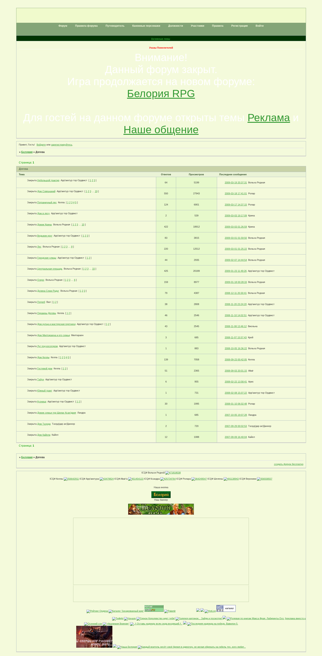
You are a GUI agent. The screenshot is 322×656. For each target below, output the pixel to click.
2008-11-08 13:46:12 (236, 326)
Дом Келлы (43, 357)
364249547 (201, 478)
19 (96, 191)
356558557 (266, 478)
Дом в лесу (43, 213)
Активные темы (160, 38)
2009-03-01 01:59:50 (236, 238)
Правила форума (86, 25)
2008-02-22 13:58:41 (236, 381)
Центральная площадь (49, 268)
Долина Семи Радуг (48, 290)
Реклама (269, 117)
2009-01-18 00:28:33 (236, 282)
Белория (27, 152)
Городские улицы (46, 257)
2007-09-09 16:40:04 (236, 437)
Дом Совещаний (46, 191)
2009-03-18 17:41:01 (236, 193)
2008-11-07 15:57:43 (236, 337)
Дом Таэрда (44, 424)
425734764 (170, 478)
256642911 (73, 478)
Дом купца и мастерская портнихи (56, 324)
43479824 (108, 478)
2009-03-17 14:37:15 (236, 204)
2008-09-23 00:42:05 (236, 359)
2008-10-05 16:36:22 (236, 348)
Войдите (41, 144)
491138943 (233, 478)
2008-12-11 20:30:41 (236, 293)
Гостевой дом (44, 368)
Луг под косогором (47, 346)
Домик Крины (44, 224)
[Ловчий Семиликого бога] (115, 646)
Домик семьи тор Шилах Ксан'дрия (56, 412)
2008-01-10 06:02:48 (236, 403)
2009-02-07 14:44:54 (236, 260)
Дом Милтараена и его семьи (53, 335)
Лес (39, 246)
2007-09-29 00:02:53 (236, 426)
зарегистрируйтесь (61, 144)
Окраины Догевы (46, 313)
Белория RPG (161, 93)
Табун (40, 379)
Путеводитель (115, 25)
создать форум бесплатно (288, 464)
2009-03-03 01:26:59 (236, 226)
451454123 (137, 478)
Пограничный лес (47, 202)
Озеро (40, 280)
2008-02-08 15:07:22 (236, 392)
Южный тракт (44, 390)
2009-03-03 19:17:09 (236, 215)
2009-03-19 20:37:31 (236, 182)
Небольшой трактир (48, 180)
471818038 (175, 472)
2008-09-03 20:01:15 (236, 370)
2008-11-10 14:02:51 (236, 315)
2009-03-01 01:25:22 (236, 248)
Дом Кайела (43, 434)
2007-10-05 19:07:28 (236, 415)
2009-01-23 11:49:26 (236, 271)
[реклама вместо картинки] (294, 618)
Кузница (41, 401)
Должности (175, 25)
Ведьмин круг (44, 235)
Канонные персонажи (146, 25)
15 (83, 224)
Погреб (41, 302)
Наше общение (161, 129)
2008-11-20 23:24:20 (236, 304)
